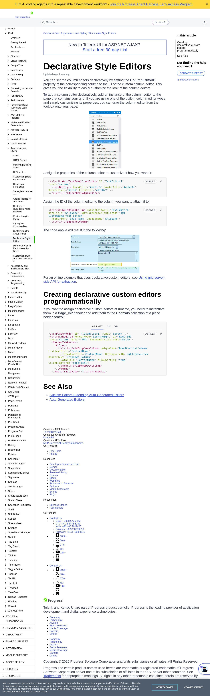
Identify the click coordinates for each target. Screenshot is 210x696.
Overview (15, 37)
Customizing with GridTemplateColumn (23, 258)
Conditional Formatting (18, 185)
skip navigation (22, 17)
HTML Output (20, 160)
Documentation (58, 469)
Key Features (17, 47)
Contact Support (191, 73)
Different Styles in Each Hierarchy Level (22, 248)
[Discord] (57, 560)
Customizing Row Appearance (22, 178)
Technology (56, 620)
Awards (54, 623)
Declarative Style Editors (21, 239)
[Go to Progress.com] (53, 601)
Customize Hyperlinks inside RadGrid (21, 209)
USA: (68, 521)
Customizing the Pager (21, 217)
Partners (54, 486)
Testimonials (56, 507)
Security (15, 51)
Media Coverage (59, 628)
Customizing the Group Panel (21, 232)
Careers (54, 631)
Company (55, 617)
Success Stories (58, 505)
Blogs (53, 478)
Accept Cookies (164, 687)
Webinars (55, 480)
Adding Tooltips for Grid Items (22, 200)
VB (116, 326)
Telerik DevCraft (52, 432)
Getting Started (18, 42)
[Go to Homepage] (31, 17)
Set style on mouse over (22, 192)
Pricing (53, 453)
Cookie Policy (63, 688)
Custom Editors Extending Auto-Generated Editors (87, 395)
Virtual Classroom (59, 489)
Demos (53, 467)
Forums (54, 475)
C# (108, 326)
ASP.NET (97, 326)
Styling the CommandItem (20, 225)
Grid (56, 33)
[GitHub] (57, 557)
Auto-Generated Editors (67, 399)
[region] (105, 687)
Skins (16, 155)
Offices (53, 634)
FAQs (53, 494)
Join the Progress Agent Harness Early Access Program (151, 4)
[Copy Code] (161, 181)
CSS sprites (19, 172)
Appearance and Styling (74, 33)
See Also (57, 386)
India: (68, 526)
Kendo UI (48, 437)
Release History (58, 472)
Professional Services (61, 483)
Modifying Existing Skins (22, 166)
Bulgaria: (70, 529)
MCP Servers (50, 443)
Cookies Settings (193, 687)
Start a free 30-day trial (105, 49)
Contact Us (56, 518)
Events (53, 491)
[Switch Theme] (204, 22)
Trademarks (52, 676)
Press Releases (58, 625)
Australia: (70, 532)
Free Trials (55, 451)
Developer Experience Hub (64, 464)
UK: (68, 523)
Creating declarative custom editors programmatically (102, 297)
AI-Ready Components (70, 443)
